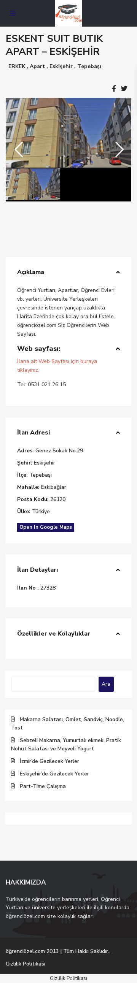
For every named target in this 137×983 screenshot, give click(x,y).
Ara (106, 684)
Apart (37, 66)
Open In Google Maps (45, 527)
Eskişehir (61, 66)
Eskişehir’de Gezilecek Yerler (54, 773)
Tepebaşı (89, 66)
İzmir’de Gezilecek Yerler (49, 761)
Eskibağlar (53, 487)
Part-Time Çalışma (43, 786)
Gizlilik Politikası (25, 963)
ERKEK (16, 66)
